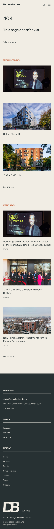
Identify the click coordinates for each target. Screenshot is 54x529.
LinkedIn (6, 432)
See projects (8, 187)
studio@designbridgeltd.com (15, 399)
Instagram (7, 428)
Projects (6, 461)
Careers (6, 485)
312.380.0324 (8, 408)
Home (5, 457)
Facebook (7, 437)
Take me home (9, 42)
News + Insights (9, 471)
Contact (6, 475)
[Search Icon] (43, 5)
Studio (6, 466)
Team (5, 480)
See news (7, 356)
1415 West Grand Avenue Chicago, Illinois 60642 (22, 404)
